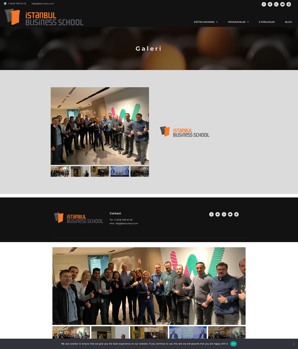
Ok (233, 343)
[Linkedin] (288, 4)
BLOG (288, 22)
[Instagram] (276, 4)
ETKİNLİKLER (267, 22)
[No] (293, 344)
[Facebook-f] (264, 4)
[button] (54, 126)
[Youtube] (282, 4)
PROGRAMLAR (237, 22)
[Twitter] (270, 4)
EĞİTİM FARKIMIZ (204, 22)
